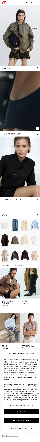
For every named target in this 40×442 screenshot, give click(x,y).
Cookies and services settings (21, 429)
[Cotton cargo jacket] (15, 240)
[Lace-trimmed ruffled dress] (35, 255)
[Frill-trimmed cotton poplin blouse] (35, 225)
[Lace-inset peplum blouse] (5, 225)
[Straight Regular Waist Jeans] (15, 225)
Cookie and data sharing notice (21, 405)
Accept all (21, 411)
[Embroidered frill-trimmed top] (25, 225)
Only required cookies (22, 420)
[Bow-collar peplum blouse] (35, 240)
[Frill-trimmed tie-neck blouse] (25, 240)
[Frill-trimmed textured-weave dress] (5, 255)
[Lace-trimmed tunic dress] (5, 240)
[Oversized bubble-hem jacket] (15, 255)
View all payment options (10, 436)
